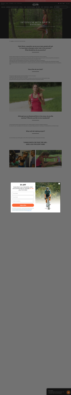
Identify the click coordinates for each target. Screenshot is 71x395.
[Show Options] (32, 200)
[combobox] (22, 200)
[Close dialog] (59, 183)
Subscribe (23, 205)
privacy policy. (29, 210)
